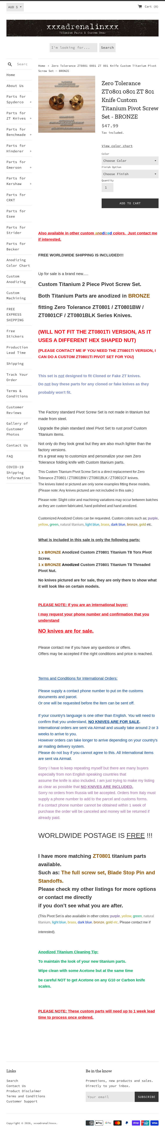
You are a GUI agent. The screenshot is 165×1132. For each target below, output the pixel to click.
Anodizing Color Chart (18, 263)
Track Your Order (17, 377)
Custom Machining (16, 295)
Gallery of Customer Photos (17, 428)
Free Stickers (15, 334)
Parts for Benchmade (19, 132)
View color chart (117, 146)
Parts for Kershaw (19, 181)
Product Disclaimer (23, 1091)
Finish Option (111, 167)
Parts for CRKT (16, 197)
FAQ (9, 456)
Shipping (15, 363)
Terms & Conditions (17, 393)
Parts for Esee (16, 214)
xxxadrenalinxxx (45, 1123)
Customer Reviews (15, 410)
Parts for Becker (16, 246)
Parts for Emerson (19, 164)
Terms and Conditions (25, 1096)
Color (105, 153)
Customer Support (21, 1101)
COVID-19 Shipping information (18, 472)
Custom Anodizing (16, 279)
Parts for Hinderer (19, 148)
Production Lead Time (17, 350)
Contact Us (17, 445)
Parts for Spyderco (19, 99)
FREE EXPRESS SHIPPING (15, 314)
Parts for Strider (16, 230)
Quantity (108, 180)
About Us (15, 85)
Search (12, 1081)
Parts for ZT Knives (19, 116)
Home (10, 75)
